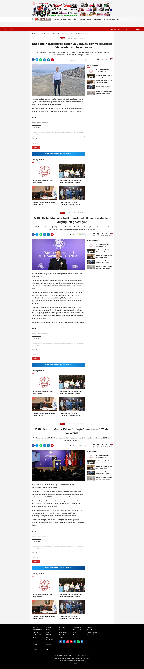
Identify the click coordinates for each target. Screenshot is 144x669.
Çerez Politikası (77, 655)
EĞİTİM (48, 629)
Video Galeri (116, 29)
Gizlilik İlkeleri (85, 655)
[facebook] (33, 59)
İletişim (70, 655)
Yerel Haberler (77, 627)
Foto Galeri (127, 29)
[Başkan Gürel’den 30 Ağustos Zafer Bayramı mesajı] (44, 193)
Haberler (36, 33)
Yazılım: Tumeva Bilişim (71, 664)
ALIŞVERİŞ (36, 627)
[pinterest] (52, 59)
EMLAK (47, 632)
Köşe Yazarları (63, 632)
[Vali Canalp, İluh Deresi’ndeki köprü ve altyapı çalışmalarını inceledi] (72, 171)
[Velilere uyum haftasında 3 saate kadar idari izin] (44, 171)
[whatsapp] (40, 59)
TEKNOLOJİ (82, 19)
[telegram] (44, 59)
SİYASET (89, 19)
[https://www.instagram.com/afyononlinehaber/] (67, 641)
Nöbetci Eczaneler (92, 632)
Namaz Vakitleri (91, 634)
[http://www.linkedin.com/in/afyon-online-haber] (75, 641)
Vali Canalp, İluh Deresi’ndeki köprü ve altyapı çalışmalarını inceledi (71, 181)
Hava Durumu (90, 627)
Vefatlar (61, 637)
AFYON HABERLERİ (109, 19)
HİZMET (35, 637)
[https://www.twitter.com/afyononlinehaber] (64, 641)
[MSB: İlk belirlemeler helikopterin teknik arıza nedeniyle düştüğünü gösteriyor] (58, 254)
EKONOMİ (56, 19)
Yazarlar (137, 29)
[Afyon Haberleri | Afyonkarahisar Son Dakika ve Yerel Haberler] (43, 19)
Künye (65, 655)
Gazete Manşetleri (92, 629)
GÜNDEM (63, 19)
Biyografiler (62, 634)
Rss (55, 655)
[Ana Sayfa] (32, 33)
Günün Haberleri (77, 629)
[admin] (82, 641)
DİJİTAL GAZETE (98, 19)
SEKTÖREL (49, 644)
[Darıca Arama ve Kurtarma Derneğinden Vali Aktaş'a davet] (72, 193)
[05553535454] (78, 641)
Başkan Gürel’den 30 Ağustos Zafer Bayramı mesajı (44, 203)
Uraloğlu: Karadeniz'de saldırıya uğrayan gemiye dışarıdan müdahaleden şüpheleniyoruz (67, 33)
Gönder (36, 147)
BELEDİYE (48, 627)
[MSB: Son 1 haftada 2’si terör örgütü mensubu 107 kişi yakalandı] (58, 465)
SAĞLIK (75, 19)
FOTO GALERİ (37, 634)
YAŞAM (35, 649)
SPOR (69, 19)
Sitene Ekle (60, 655)
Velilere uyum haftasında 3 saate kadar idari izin (43, 181)
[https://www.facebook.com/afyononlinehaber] (60, 641)
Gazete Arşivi (76, 634)
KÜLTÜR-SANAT (50, 642)
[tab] (36, 127)
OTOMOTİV (36, 644)
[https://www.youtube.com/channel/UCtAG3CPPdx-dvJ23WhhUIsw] (71, 641)
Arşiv (74, 632)
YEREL (47, 649)
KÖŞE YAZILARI (37, 642)
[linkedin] (48, 59)
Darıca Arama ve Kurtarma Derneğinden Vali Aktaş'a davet (70, 203)
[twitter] (36, 59)
